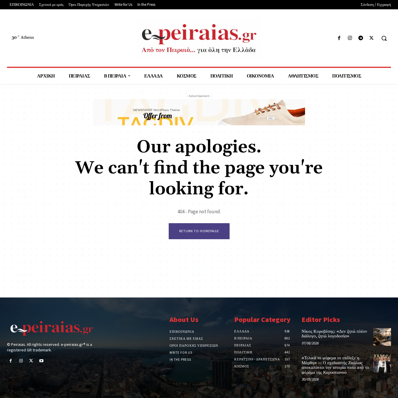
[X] (372, 38)
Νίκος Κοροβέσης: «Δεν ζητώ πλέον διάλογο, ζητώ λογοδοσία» (334, 334)
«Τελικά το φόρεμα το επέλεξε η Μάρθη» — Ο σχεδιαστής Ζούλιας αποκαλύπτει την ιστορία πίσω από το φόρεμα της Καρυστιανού (335, 365)
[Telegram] (361, 38)
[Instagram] (350, 38)
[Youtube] (41, 361)
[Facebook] (339, 38)
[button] (384, 38)
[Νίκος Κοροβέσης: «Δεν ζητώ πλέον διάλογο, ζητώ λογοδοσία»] (382, 337)
